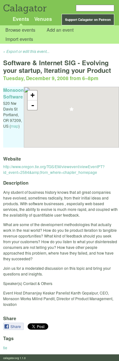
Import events (19, 38)
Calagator (24, 8)
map (14, 126)
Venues (43, 18)
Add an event (60, 30)
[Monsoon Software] (71, 111)
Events (21, 18)
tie (5, 347)
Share (16, 326)
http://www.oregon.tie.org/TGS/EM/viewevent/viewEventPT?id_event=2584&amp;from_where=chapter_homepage (54, 169)
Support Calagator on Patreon (88, 19)
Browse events (20, 30)
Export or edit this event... (28, 51)
